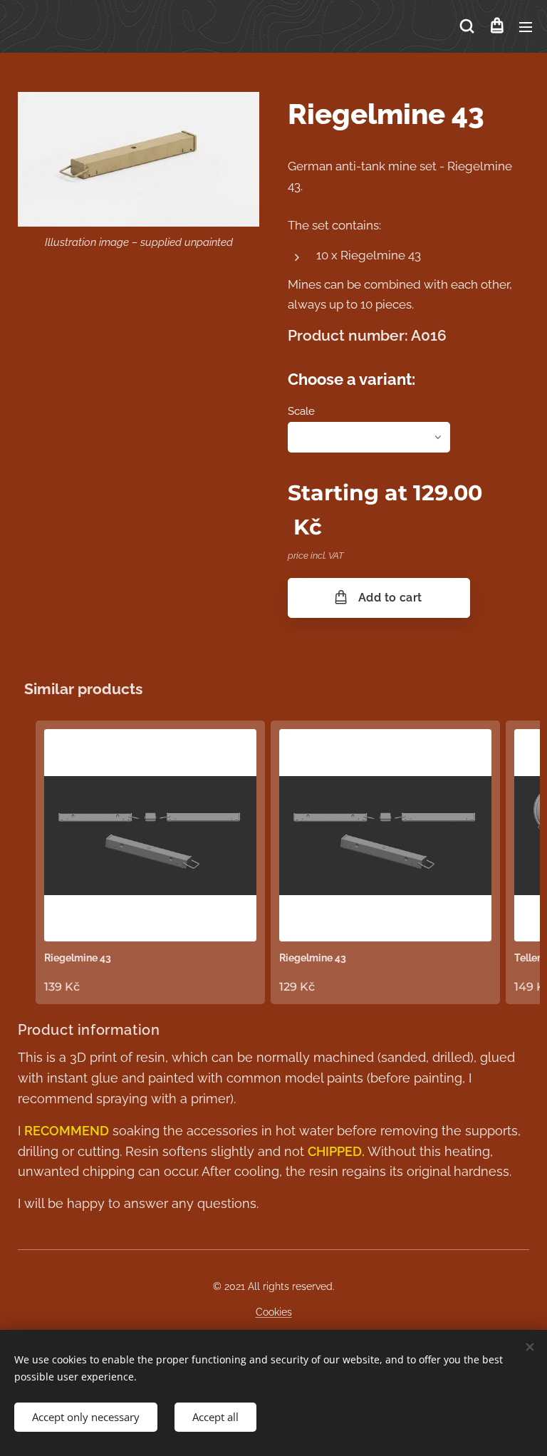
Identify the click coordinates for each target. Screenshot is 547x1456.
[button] (467, 26)
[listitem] (150, 862)
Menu (525, 26)
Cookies (274, 1312)
